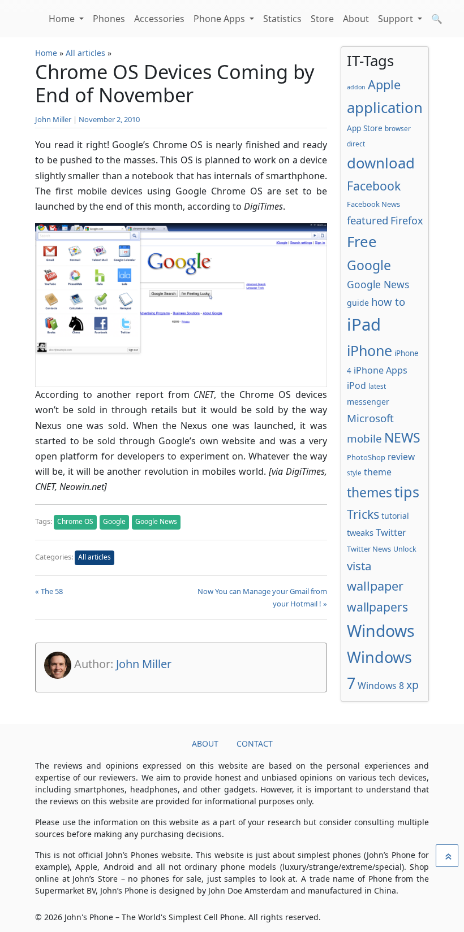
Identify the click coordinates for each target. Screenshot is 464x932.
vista (359, 566)
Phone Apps (220, 18)
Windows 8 (381, 685)
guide (358, 302)
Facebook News (373, 204)
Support (396, 18)
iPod (356, 385)
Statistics (282, 18)
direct (356, 143)
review (401, 456)
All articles (85, 52)
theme (378, 472)
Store (322, 18)
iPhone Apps (380, 370)
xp (412, 684)
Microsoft (370, 418)
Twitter (391, 532)
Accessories (159, 18)
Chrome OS (75, 521)
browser (398, 128)
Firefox (406, 220)
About (356, 18)
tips (406, 491)
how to (388, 301)
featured (367, 220)
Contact (255, 743)
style (354, 472)
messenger (368, 401)
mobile (364, 438)
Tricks (363, 514)
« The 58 (49, 591)
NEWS (402, 437)
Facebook (374, 185)
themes (369, 492)
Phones (109, 18)
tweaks (360, 532)
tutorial (395, 515)
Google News (156, 521)
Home (63, 18)
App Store (365, 128)
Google (114, 521)
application (385, 107)
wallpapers (377, 607)
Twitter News (369, 549)
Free (362, 241)
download (381, 163)
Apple (384, 84)
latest (377, 386)
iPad (364, 324)
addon (356, 87)
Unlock (404, 549)
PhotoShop (366, 457)
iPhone (369, 350)
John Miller (53, 119)
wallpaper (375, 586)
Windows (381, 630)
